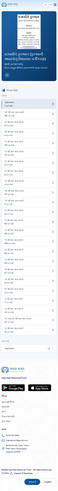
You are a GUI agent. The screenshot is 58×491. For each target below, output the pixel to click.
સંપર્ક (4, 411)
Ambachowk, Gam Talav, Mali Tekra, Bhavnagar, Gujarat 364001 (17, 448)
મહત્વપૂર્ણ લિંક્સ (8, 402)
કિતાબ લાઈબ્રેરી (8, 416)
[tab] (29, 104)
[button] (50, 5)
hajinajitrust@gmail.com (17, 440)
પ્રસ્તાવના (9, 348)
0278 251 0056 (12, 435)
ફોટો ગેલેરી (6, 421)
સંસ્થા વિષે (5, 406)
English (48, 481)
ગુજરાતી (32, 481)
